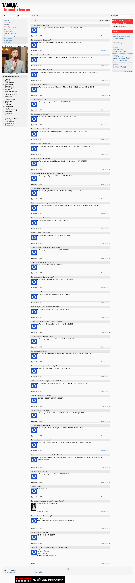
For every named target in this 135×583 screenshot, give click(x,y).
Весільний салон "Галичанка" (41, 144)
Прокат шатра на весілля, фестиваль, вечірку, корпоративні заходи (121, 21)
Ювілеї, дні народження (12, 27)
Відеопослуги (9, 86)
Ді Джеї (7, 81)
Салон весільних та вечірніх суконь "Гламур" (46, 247)
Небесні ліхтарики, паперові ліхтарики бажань (121, 37)
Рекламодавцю (39, 571)
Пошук (119, 16)
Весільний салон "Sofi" (38, 99)
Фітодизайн (8, 96)
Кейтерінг (8, 104)
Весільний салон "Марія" (39, 471)
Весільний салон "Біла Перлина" (42, 69)
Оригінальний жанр (11, 110)
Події (6, 103)
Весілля (6, 24)
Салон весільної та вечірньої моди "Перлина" (46, 321)
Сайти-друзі (8, 40)
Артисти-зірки (9, 88)
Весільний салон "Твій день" (40, 410)
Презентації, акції (9, 36)
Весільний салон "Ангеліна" (40, 84)
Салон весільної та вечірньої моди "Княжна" (46, 203)
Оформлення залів (11, 94)
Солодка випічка (10, 99)
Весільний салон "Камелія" (40, 218)
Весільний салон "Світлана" (40, 425)
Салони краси (9, 121)
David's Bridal (36, 486)
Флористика (8, 101)
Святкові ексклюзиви (11, 118)
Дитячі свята (8, 29)
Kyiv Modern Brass (118, 44)
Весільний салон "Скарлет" (40, 532)
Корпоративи (8, 31)
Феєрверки (8, 111)
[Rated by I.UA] (71, 571)
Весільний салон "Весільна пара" (42, 277)
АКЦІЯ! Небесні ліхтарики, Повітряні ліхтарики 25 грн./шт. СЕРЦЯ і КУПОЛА (121, 58)
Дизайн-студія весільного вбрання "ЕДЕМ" (46, 306)
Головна (6, 20)
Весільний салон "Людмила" (40, 440)
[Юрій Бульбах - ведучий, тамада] (15, 72)
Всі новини (127, 71)
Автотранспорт (9, 115)
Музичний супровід (11, 91)
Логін (5, 16)
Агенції (7, 108)
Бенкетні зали (9, 123)
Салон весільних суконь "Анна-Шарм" (44, 366)
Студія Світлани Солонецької (41, 395)
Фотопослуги (9, 84)
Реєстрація (40, 16)
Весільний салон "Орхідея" (40, 188)
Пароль (20, 16)
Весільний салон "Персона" (40, 25)
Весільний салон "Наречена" (41, 40)
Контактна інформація (10, 572)
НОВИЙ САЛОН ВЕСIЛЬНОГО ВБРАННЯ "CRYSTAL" (49, 547)
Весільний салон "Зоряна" (40, 129)
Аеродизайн (8, 113)
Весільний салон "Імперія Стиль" (42, 336)
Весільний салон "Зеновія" (40, 114)
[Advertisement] (94, 6)
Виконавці (8, 89)
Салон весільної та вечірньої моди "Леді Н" (46, 381)
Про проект (7, 42)
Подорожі (8, 93)
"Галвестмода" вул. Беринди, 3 (42, 292)
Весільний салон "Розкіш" (40, 55)
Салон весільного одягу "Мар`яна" (43, 262)
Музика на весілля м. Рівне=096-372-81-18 (119, 67)
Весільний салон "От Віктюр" (41, 516)
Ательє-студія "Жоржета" (40, 232)
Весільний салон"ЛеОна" (39, 351)
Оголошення (8, 38)
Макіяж (7, 98)
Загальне (7, 22)
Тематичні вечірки (10, 33)
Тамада (7, 79)
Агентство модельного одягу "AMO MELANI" (47, 455)
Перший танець (10, 106)
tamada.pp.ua (15, 74)
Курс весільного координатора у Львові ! (120, 50)
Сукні (6, 116)
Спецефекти (9, 125)
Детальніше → (105, 36)
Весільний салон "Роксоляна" (41, 158)
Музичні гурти (9, 82)
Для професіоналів (11, 120)
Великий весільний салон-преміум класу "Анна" (47, 501)
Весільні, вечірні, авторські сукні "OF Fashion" (47, 173)
